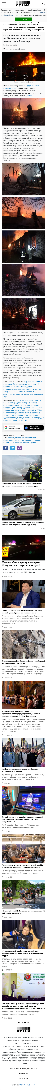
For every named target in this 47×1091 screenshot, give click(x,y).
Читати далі (23, 1022)
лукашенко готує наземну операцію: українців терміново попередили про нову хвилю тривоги (23, 28)
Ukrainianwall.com (27, 1085)
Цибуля (28, 96)
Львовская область (21, 443)
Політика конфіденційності (23, 1068)
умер (33, 443)
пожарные (8, 440)
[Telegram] (12, 448)
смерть (17, 440)
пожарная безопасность (26, 438)
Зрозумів (23, 19)
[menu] (4, 3)
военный (7, 443)
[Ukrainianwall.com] (22, 3)
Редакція (23, 1073)
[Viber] (19, 448)
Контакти (23, 1078)
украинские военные (31, 440)
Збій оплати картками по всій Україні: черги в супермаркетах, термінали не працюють (23, 23)
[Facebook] (5, 448)
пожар (11, 438)
